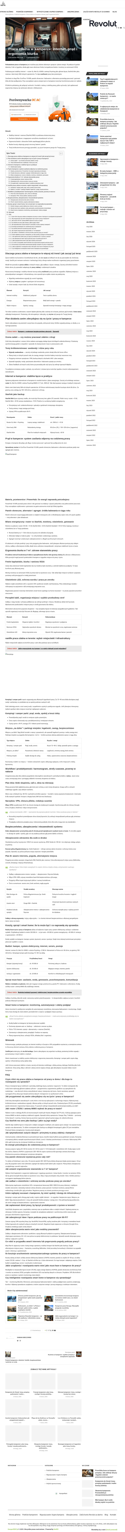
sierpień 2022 (90, 435)
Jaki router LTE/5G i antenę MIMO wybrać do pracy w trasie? (27, 220)
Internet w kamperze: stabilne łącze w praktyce (22, 165)
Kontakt (86, 19)
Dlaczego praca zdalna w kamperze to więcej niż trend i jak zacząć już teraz (31, 156)
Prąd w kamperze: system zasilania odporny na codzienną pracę (27, 169)
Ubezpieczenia (73, 12)
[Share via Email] (55, 1330)
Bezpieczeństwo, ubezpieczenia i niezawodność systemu (25, 198)
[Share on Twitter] (50, 1330)
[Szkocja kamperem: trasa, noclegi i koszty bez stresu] (69, 1381)
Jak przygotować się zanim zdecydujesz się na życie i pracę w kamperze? (30, 218)
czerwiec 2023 (91, 386)
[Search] (124, 28)
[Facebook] (116, 28)
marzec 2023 (90, 400)
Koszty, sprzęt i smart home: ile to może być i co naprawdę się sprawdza (30, 204)
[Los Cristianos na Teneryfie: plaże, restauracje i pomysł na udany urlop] (69, 1407)
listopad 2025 (90, 246)
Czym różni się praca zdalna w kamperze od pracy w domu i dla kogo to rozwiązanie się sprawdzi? (36, 216)
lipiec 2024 (89, 321)
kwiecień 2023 (91, 395)
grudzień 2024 (90, 296)
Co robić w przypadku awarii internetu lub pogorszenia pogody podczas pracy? (32, 242)
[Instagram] (118, 28)
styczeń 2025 (90, 291)
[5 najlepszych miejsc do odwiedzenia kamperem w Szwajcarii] (92, 109)
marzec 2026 (90, 231)
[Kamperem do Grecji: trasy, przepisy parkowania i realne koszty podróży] (17, 1381)
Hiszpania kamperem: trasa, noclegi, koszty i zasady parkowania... (43, 1446)
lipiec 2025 (89, 266)
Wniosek (11, 212)
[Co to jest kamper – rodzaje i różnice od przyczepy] (92, 210)
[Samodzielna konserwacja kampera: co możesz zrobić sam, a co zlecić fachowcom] (48, 1299)
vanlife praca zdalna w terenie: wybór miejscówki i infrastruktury (28, 185)
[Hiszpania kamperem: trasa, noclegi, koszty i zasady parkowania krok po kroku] (43, 1433)
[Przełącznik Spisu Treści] (60, 153)
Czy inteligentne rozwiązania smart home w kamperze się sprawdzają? (30, 248)
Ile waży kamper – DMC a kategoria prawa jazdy (109, 172)
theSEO (56, 1529)
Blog (115, 12)
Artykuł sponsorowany (53, 1483)
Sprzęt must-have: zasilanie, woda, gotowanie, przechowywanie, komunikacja (31, 208)
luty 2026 (89, 236)
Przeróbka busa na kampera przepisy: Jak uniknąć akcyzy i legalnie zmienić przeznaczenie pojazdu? (109, 123)
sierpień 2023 (90, 376)
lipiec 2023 (89, 381)
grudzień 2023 (90, 356)
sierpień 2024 (90, 316)
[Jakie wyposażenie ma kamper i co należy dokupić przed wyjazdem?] (48, 1318)
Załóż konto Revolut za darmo (96, 12)
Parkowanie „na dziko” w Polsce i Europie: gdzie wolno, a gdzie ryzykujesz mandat (29, 1308)
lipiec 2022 (89, 440)
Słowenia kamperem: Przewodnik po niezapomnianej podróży (104, 1493)
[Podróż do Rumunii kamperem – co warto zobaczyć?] (92, 97)
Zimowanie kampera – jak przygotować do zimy (109, 184)
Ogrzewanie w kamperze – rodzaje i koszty (109, 160)
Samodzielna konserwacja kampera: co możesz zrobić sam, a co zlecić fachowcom (67, 1298)
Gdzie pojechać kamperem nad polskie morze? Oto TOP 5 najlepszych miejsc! (108, 140)
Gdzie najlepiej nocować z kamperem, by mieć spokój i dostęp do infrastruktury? (33, 234)
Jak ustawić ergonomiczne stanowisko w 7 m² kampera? (26, 230)
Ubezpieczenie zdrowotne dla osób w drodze (22, 200)
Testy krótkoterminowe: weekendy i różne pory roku (24, 162)
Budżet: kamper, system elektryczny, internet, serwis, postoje (26, 206)
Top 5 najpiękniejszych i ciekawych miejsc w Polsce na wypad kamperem (109, 82)
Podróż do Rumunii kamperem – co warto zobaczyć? (108, 96)
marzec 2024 (90, 341)
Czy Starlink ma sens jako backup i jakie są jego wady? (25, 222)
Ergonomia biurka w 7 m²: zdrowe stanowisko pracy (23, 177)
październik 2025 (91, 251)
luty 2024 (89, 346)
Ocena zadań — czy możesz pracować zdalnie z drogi (24, 160)
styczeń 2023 (90, 410)
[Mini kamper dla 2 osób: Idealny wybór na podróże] (87, 1502)
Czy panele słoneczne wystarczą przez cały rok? (23, 228)
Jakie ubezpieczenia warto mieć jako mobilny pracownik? (27, 240)
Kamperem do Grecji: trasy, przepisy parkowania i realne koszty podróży (105, 1483)
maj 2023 (89, 390)
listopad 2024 (90, 301)
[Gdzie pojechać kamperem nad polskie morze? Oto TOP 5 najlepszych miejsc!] (92, 139)
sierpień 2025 (90, 261)
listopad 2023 (90, 361)
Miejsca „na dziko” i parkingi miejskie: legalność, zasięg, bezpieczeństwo (29, 189)
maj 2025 (89, 276)
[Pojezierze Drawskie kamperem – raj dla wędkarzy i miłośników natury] (11, 1318)
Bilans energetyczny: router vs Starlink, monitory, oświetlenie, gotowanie (29, 175)
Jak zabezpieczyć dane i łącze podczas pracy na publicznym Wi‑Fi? (29, 238)
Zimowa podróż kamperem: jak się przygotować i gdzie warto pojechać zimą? (30, 1298)
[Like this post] (46, 1330)
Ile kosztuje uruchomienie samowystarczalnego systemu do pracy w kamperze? (32, 244)
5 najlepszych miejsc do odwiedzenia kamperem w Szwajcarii (109, 109)
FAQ (10, 214)
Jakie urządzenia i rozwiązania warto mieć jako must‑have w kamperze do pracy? (33, 246)
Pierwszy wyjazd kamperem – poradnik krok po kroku (108, 197)
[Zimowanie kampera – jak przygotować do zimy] (92, 186)
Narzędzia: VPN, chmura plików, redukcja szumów (24, 195)
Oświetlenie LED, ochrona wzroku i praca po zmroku (24, 181)
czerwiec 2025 (91, 271)
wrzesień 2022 (91, 430)
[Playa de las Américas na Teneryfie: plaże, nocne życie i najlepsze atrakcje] (43, 1407)
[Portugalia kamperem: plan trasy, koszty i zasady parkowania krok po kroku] (17, 1433)
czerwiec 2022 (91, 445)
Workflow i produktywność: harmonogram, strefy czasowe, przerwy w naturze (31, 191)
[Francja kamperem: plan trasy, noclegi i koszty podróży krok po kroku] (43, 1381)
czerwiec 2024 (91, 326)
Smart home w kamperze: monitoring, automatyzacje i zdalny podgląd (29, 210)
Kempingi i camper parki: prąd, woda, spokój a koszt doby (26, 187)
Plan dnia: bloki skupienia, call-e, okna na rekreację (24, 193)
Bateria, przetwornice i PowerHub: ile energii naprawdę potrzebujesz (28, 171)
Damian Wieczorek (17, 57)
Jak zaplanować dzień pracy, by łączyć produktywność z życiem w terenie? (31, 236)
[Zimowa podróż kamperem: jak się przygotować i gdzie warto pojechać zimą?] (11, 1299)
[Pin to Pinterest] (52, 1330)
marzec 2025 (90, 286)
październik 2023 (91, 366)
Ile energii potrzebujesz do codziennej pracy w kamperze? (26, 226)
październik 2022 (91, 425)
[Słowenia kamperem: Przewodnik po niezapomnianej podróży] (87, 1493)
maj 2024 (89, 331)
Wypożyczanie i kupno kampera (50, 12)
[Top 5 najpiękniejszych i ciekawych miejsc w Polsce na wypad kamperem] (92, 82)
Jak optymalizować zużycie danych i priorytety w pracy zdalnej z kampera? (30, 224)
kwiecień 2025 (91, 281)
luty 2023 (89, 405)
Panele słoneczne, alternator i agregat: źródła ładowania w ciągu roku (28, 173)
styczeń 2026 (90, 241)
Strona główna (6, 12)
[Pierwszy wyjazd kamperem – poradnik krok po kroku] (92, 197)
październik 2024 (91, 306)
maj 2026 (89, 227)
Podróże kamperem (24, 12)
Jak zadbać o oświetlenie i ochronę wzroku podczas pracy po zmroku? (29, 232)
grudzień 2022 (90, 415)
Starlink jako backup (16, 167)
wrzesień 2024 (91, 311)
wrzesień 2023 (91, 371)
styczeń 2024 (90, 351)
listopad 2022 (90, 420)
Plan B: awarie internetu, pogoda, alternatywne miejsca (25, 202)
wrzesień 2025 (91, 256)
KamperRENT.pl (13, 1529)
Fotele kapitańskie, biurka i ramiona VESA (21, 179)
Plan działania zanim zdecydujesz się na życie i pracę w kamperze (28, 158)
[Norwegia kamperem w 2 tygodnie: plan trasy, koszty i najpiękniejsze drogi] (69, 1433)
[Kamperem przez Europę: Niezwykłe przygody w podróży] (48, 1308)
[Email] (121, 28)
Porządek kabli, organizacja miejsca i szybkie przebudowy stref (27, 183)
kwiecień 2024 (91, 336)
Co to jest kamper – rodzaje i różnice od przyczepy (107, 209)
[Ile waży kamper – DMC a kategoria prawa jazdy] (92, 174)
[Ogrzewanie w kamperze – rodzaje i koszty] (92, 162)
